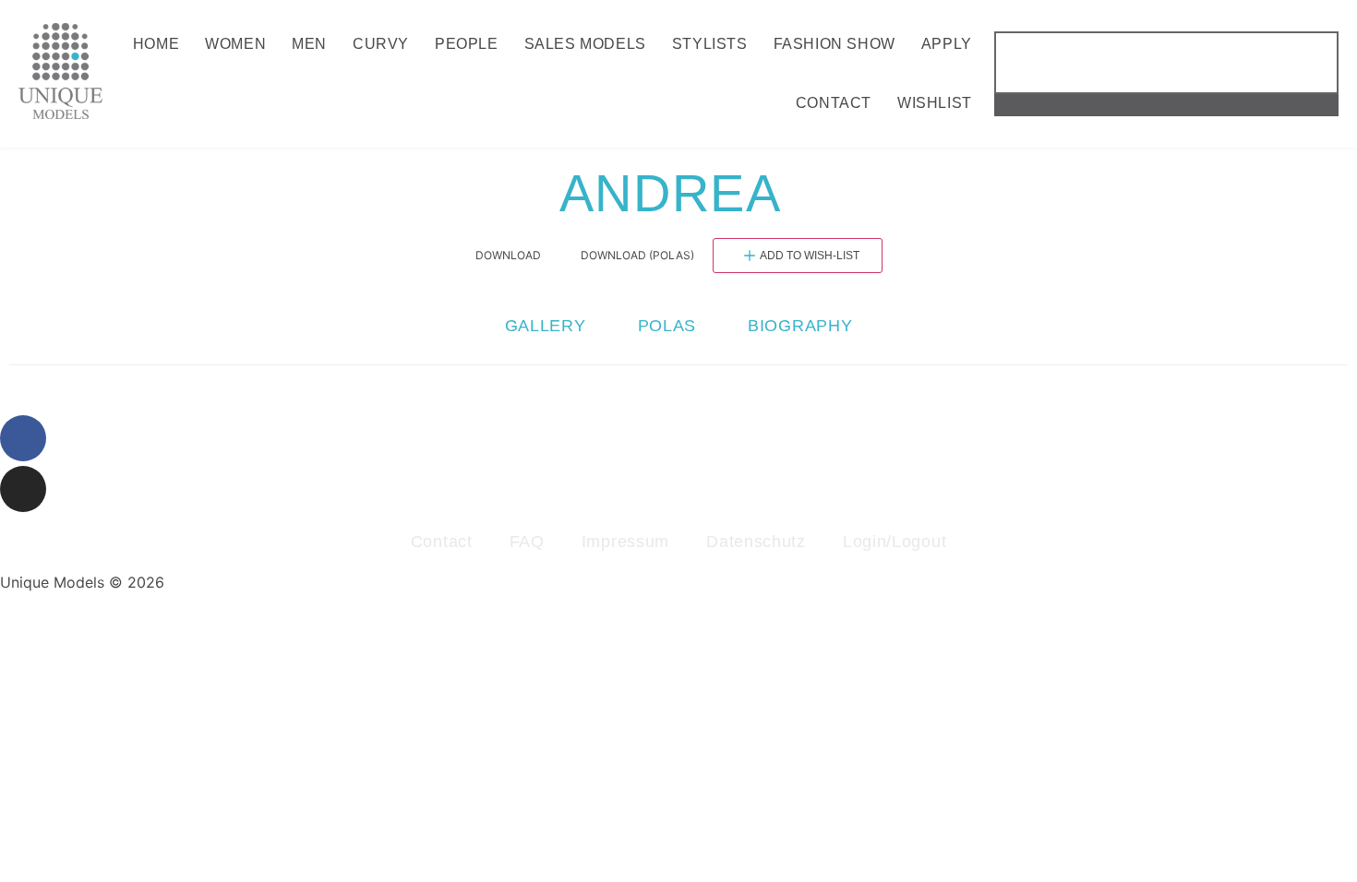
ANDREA (678, 193)
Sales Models (585, 44)
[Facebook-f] (23, 438)
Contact (833, 103)
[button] (1166, 105)
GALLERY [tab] (545, 325)
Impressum (625, 541)
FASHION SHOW (834, 44)
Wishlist (934, 103)
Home (156, 44)
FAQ (527, 541)
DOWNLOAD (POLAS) (637, 255)
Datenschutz (756, 541)
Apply (946, 44)
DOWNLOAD (508, 255)
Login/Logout (894, 541)
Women (235, 44)
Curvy (381, 44)
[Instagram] (23, 489)
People (466, 44)
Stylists (710, 44)
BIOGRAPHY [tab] (800, 325)
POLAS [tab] (667, 325)
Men (309, 44)
